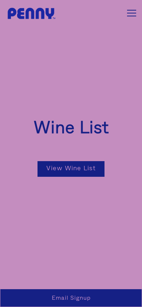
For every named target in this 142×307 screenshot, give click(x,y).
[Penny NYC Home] (30, 13)
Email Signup (71, 298)
